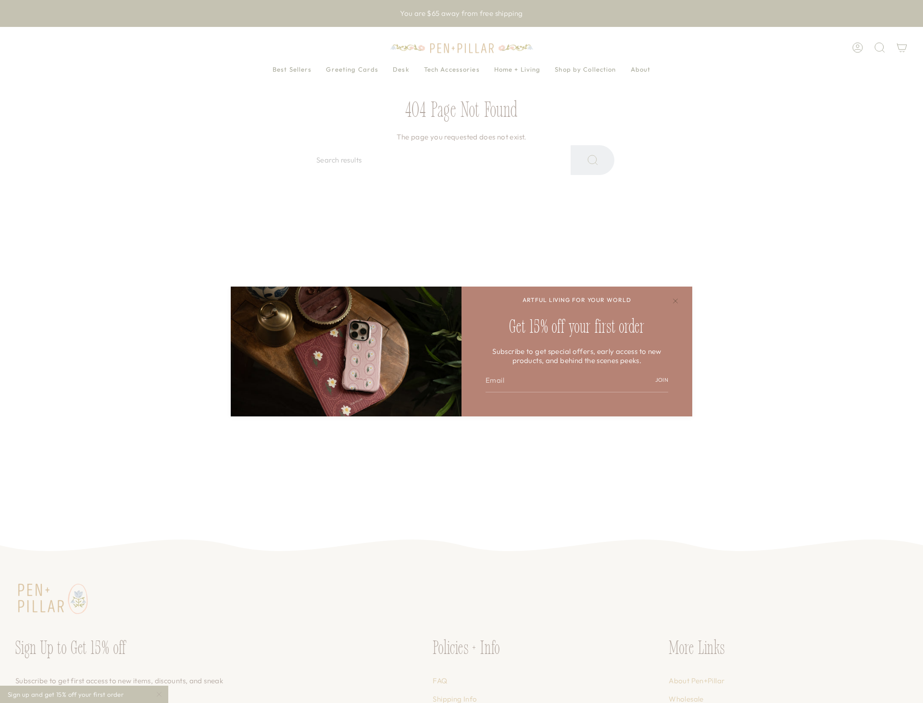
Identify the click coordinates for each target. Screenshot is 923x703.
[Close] (675, 301)
